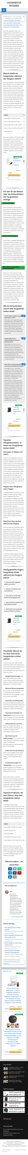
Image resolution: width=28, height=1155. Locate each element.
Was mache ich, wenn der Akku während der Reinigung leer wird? (12, 596)
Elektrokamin (23, 1145)
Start (11, 16)
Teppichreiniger (11, 1145)
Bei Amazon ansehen (14, 175)
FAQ (23, 16)
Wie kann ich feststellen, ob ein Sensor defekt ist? (12, 590)
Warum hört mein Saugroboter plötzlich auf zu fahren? (12, 583)
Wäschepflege (4, 1145)
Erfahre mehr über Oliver (17, 916)
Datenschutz (18, 1150)
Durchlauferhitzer (17, 1145)
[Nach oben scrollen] (25, 1152)
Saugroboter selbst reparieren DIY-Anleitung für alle (16, 1076)
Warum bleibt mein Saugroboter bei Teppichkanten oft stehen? (13, 603)
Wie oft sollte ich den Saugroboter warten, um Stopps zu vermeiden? (13, 610)
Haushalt (4, 1142)
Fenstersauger (9, 1144)
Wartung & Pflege (17, 16)
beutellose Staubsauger (17, 1144)
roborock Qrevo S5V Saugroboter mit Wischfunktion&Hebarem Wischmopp (16, 410)
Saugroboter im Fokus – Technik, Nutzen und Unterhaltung (16, 1068)
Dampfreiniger (17, 1142)
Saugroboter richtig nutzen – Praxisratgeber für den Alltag (15, 1080)
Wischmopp (22, 1142)
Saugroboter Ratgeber (14, 4)
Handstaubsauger (10, 1142)
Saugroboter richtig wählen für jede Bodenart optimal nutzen (17, 1072)
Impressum (23, 1150)
